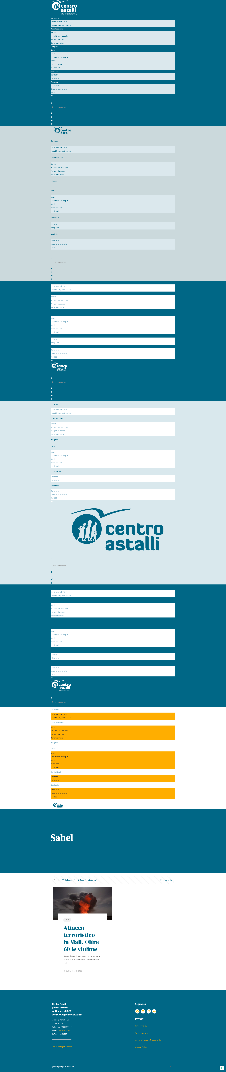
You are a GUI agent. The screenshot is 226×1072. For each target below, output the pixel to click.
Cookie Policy (141, 1047)
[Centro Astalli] (64, 15)
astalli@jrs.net (64, 1030)
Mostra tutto (166, 880)
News (67, 920)
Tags (82, 880)
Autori (93, 880)
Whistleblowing (141, 1033)
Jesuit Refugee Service (62, 1047)
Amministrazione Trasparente (148, 1040)
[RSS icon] (171, 1067)
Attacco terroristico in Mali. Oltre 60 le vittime (81, 938)
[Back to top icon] (210, 1067)
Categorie (69, 880)
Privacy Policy (141, 1026)
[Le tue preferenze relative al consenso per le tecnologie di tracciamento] (222, 1068)
